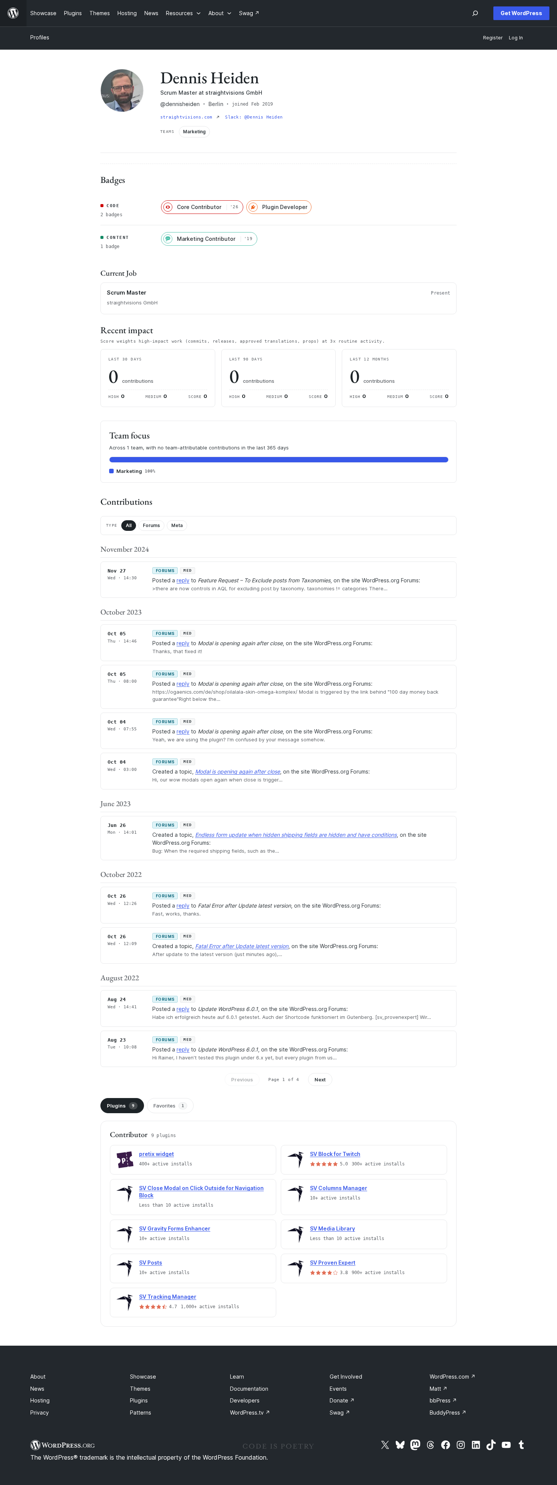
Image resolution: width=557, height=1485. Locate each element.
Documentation (249, 1388)
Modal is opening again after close (237, 771)
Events (338, 1388)
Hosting (40, 1400)
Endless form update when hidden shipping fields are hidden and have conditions (296, 834)
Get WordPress (521, 13)
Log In (516, 38)
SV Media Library (332, 1228)
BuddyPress (448, 1412)
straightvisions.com (187, 117)
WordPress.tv (250, 1412)
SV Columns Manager (338, 1188)
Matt (438, 1388)
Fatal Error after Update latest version (241, 946)
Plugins (121, 1106)
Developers (245, 1400)
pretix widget (156, 1154)
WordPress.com (453, 1376)
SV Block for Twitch (335, 1154)
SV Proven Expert (332, 1262)
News (37, 1388)
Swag (340, 1412)
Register (493, 38)
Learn (237, 1376)
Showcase (143, 1376)
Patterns (140, 1412)
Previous (242, 1079)
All (128, 525)
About (37, 1376)
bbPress (443, 1400)
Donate (342, 1400)
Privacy (39, 1412)
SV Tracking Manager (167, 1296)
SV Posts (150, 1262)
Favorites (168, 1106)
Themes (140, 1388)
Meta (177, 525)
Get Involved (346, 1376)
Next (320, 1079)
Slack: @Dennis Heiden (254, 117)
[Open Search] (475, 13)
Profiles (39, 37)
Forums (151, 525)
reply (183, 580)
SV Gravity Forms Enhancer (174, 1228)
